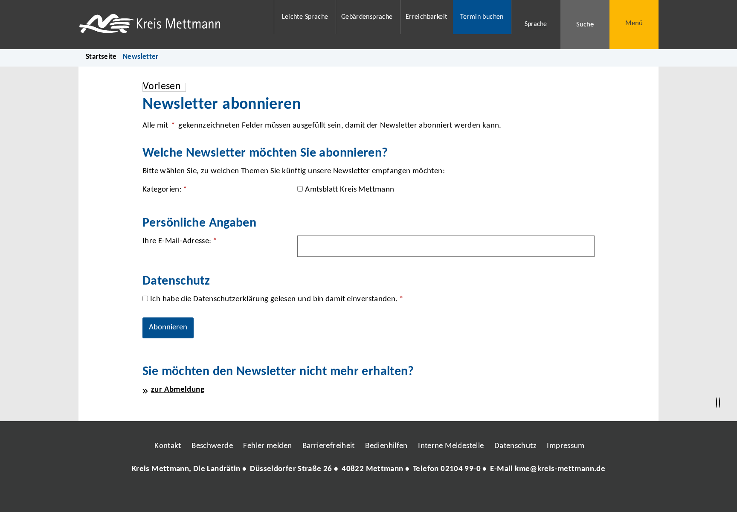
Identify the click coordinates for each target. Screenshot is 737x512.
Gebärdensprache (367, 17)
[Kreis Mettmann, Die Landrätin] (368, 469)
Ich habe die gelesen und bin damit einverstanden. (276, 299)
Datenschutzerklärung (231, 299)
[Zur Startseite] (170, 24)
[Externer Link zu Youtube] (386, 494)
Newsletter (141, 57)
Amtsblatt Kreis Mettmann (349, 190)
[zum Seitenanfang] (719, 403)
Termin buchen (482, 17)
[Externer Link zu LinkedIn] (367, 494)
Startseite (101, 57)
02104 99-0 (461, 469)
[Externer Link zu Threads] (348, 494)
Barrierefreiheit (328, 446)
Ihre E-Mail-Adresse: (179, 241)
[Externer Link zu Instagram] (329, 494)
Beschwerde (212, 446)
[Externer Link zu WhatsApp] (406, 494)
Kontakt (167, 446)
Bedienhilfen (386, 446)
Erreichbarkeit (426, 17)
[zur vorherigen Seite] (716, 403)
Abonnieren (168, 327)
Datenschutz (515, 446)
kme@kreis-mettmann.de (560, 469)
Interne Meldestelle (451, 446)
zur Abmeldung (177, 390)
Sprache (536, 24)
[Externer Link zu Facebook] (310, 494)
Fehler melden (267, 446)
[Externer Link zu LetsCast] (425, 494)
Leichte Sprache (305, 17)
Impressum (565, 446)
